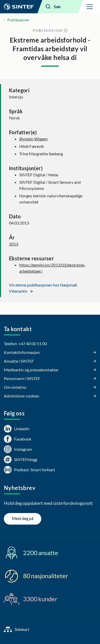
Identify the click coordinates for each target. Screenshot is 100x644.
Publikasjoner (18, 20)
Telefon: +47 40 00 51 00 (25, 343)
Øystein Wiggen (33, 138)
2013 (13, 243)
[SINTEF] (18, 6)
